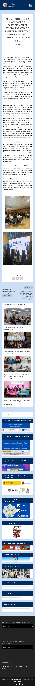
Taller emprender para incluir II (14, 327)
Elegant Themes (16, 679)
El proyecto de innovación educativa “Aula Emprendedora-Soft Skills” (16, 375)
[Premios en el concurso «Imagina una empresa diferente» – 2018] (17, 389)
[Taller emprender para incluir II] (17, 316)
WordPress (17, 681)
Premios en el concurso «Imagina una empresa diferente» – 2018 (17, 401)
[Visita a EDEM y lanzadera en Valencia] (17, 340)
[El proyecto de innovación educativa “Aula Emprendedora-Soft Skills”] (17, 364)
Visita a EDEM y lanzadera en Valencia (17, 351)
